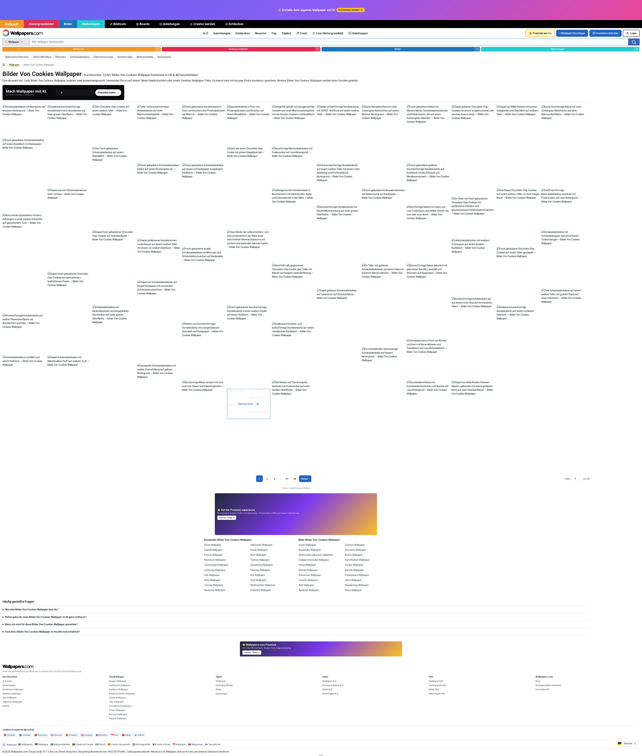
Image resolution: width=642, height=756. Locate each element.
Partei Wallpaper (259, 550)
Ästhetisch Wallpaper (119, 685)
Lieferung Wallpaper (215, 570)
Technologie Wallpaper (216, 565)
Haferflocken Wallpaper (357, 560)
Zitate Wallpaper (117, 697)
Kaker (128, 735)
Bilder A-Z (327, 689)
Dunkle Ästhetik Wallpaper (122, 693)
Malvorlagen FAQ (437, 693)
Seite (567, 479)
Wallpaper (12, 24)
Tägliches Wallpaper (12, 702)
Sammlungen (221, 33)
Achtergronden (143, 744)
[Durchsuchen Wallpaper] (158, 49)
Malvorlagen (91, 24)
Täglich (286, 33)
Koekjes (88, 735)
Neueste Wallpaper (12, 693)
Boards (144, 24)
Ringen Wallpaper (117, 681)
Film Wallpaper (116, 702)
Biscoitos (42, 735)
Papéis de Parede (84, 744)
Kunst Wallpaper (212, 545)
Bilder (68, 24)
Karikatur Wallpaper (118, 689)
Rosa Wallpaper (212, 580)
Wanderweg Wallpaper (357, 585)
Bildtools (119, 24)
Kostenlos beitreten (607, 33)
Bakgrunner (197, 744)
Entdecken (236, 24)
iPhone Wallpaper (213, 555)
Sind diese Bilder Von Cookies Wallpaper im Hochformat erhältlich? (42, 631)
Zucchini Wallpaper (355, 545)
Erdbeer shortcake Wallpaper (314, 560)
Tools (303, 33)
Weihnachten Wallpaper (262, 585)
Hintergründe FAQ (437, 685)
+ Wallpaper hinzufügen (572, 33)
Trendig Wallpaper (213, 585)
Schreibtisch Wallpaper (120, 706)
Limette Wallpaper (308, 580)
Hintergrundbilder (41, 24)
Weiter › (305, 479)
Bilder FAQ (434, 689)
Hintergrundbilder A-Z (333, 685)
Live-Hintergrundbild (329, 33)
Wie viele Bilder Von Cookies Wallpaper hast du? (31, 609)
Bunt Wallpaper (258, 555)
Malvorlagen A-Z (330, 693)
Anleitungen (171, 24)
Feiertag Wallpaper (260, 570)
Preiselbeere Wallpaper (357, 575)
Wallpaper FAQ (436, 681)
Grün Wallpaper (258, 580)
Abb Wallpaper (306, 585)
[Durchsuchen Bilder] (477, 49)
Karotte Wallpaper (354, 570)
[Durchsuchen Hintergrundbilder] (317, 49)
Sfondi (102, 744)
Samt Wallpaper (353, 580)
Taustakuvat (214, 744)
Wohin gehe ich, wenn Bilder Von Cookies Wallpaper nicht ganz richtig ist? (46, 617)
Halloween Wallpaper (261, 545)
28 (294, 479)
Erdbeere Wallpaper (260, 590)
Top (273, 33)
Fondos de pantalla (120, 744)
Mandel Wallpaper (308, 570)
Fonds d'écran (163, 744)
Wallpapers (26, 744)
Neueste (260, 33)
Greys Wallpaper (353, 590)
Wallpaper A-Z (329, 681)
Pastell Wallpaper (213, 550)
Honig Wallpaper (307, 565)
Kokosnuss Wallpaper (310, 575)
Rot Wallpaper (257, 575)
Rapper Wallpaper (118, 718)
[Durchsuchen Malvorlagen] (637, 49)
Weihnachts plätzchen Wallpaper (316, 555)
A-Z (205, 33)
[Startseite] (4, 64)
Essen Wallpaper (307, 545)
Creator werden (204, 24)
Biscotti (58, 735)
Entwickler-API (543, 689)
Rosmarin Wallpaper (355, 550)
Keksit (141, 735)
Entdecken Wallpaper (13, 689)
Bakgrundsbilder (62, 744)
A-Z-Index (7, 681)
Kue (116, 735)
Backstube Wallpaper (310, 550)
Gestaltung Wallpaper (261, 565)
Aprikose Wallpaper (309, 590)
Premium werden (542, 33)
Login (633, 33)
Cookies (11, 735)
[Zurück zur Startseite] (22, 33)
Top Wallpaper (10, 697)
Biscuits (103, 735)
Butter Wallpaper (354, 555)
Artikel (6, 706)
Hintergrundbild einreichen (548, 685)
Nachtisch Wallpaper (215, 560)
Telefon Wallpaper (260, 560)
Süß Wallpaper (212, 575)
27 (287, 479)
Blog (538, 681)
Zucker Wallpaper (354, 565)
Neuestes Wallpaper (214, 590)
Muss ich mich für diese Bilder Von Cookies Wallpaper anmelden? (41, 624)
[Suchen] (634, 41)
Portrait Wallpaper (118, 714)
